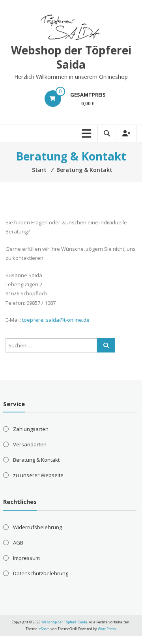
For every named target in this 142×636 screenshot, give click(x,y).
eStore (44, 628)
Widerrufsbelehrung (37, 527)
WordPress (107, 628)
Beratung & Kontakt (36, 459)
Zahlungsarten (31, 429)
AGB (18, 542)
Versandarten (30, 444)
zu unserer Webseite (38, 475)
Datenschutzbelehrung (40, 573)
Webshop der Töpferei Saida (71, 57)
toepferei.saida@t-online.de (56, 319)
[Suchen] (106, 345)
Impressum (26, 557)
